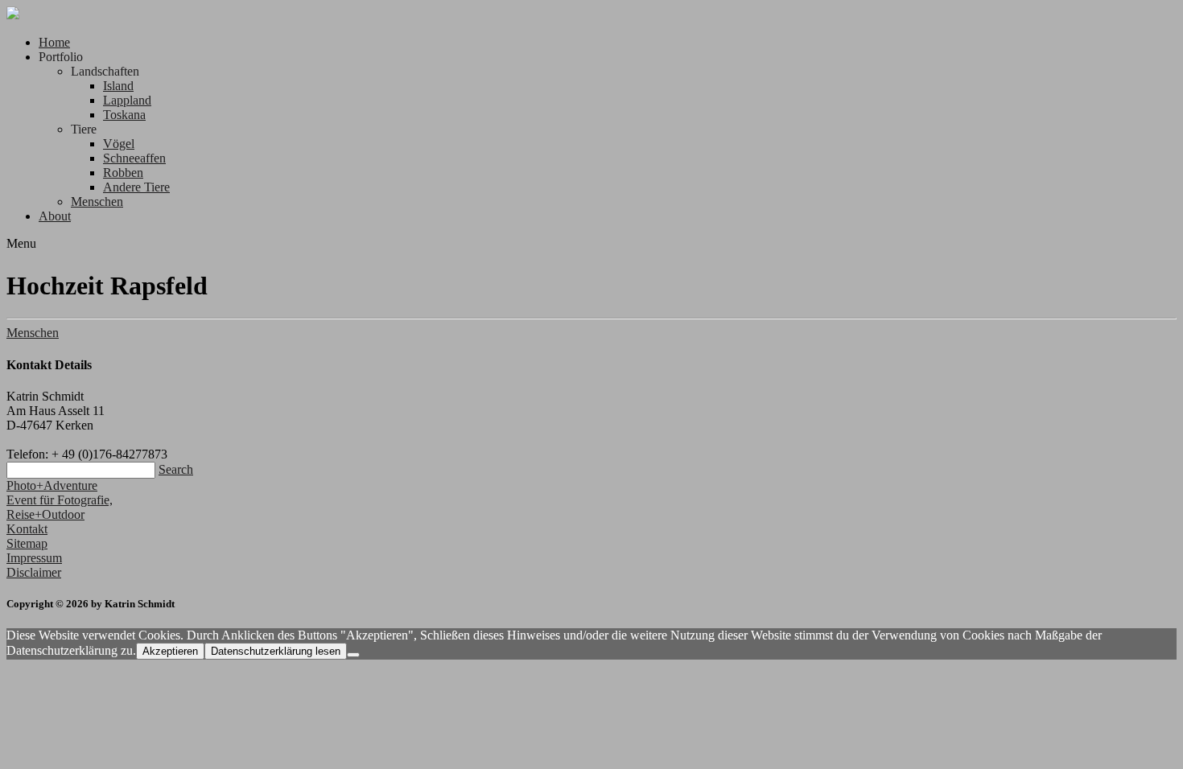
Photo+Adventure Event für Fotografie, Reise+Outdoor (59, 500)
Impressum (34, 558)
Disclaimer (33, 572)
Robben (123, 172)
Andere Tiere (136, 187)
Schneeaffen (134, 158)
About (55, 216)
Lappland (127, 100)
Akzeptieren (170, 651)
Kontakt (26, 529)
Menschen (97, 201)
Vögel (118, 143)
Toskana (124, 114)
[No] (353, 654)
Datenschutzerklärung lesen (275, 651)
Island (118, 86)
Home (54, 42)
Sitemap (26, 543)
